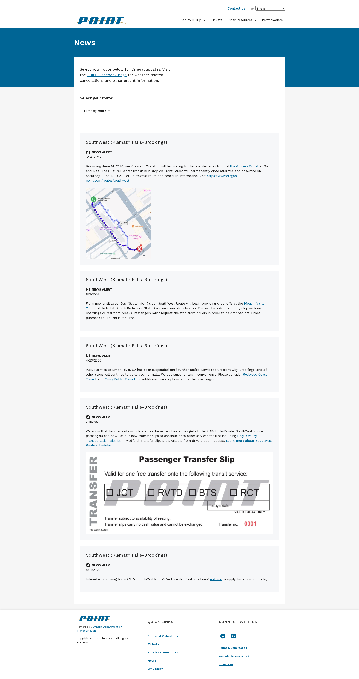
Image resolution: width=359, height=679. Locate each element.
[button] (193, 20)
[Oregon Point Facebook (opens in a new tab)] (223, 636)
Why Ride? (155, 669)
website (216, 579)
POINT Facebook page (107, 75)
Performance (272, 20)
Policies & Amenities (163, 652)
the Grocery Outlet (244, 166)
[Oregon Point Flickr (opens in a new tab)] (233, 636)
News (152, 660)
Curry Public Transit (120, 379)
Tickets (217, 20)
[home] (103, 21)
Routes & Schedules (163, 636)
